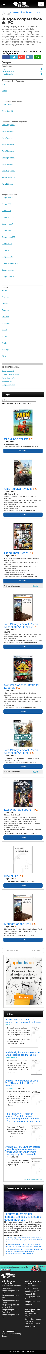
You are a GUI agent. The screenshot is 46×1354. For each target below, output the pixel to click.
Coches (5, 303)
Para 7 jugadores (8, 158)
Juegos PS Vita (7, 257)
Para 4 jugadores (8, 138)
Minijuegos (6, 349)
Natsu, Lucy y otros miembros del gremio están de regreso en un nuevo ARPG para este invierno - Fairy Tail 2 (24, 1240)
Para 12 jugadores (8, 171)
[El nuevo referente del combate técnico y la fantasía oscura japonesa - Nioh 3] (23, 1201)
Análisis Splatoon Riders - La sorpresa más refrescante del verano (23, 1020)
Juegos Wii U (7, 244)
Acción (4, 290)
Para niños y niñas (9, 378)
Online (4, 84)
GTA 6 (27, 1316)
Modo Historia (7, 104)
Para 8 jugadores (8, 164)
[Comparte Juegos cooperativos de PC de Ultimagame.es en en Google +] (21, 57)
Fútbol (4, 330)
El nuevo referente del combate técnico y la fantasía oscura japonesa (22, 1216)
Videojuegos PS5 (32, 1291)
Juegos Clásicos (8, 277)
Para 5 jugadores (8, 144)
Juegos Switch (7, 198)
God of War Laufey (32, 1324)
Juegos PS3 (6, 230)
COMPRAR (22, 451)
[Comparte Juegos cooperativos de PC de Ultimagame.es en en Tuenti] (29, 57)
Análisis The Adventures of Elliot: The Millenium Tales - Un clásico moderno (21, 1083)
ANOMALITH (30, 1327)
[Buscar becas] (23, 1268)
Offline (4, 91)
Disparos (5, 317)
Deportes (5, 310)
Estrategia (5, 323)
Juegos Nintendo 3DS (10, 263)
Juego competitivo (8, 371)
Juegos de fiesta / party (10, 374)
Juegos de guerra (8, 385)
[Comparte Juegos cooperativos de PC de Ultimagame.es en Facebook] (6, 57)
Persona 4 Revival (32, 1313)
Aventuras (6, 297)
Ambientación (7, 381)
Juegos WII (6, 250)
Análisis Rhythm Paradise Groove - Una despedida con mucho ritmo (22, 1053)
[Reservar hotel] (23, 981)
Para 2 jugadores (8, 125)
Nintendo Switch (31, 1288)
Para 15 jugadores (8, 177)
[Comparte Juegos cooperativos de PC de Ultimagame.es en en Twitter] (14, 57)
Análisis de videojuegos (32, 1179)
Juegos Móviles (8, 270)
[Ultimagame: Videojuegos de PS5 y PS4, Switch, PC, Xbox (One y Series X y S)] (21, 4)
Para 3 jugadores (8, 131)
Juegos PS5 (6, 204)
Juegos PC (29, 1304)
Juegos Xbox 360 (8, 237)
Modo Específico (8, 111)
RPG (4, 356)
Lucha (4, 336)
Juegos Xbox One (8, 224)
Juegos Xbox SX (8, 217)
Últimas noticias (31, 1286)
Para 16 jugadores (8, 184)
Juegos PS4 (6, 211)
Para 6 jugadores (8, 151)
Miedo (4, 343)
